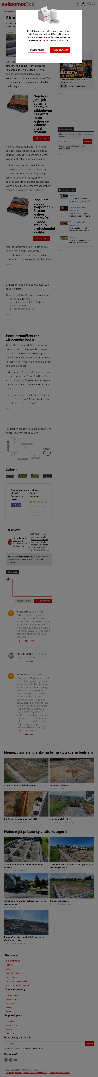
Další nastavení (37, 50)
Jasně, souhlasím (60, 50)
